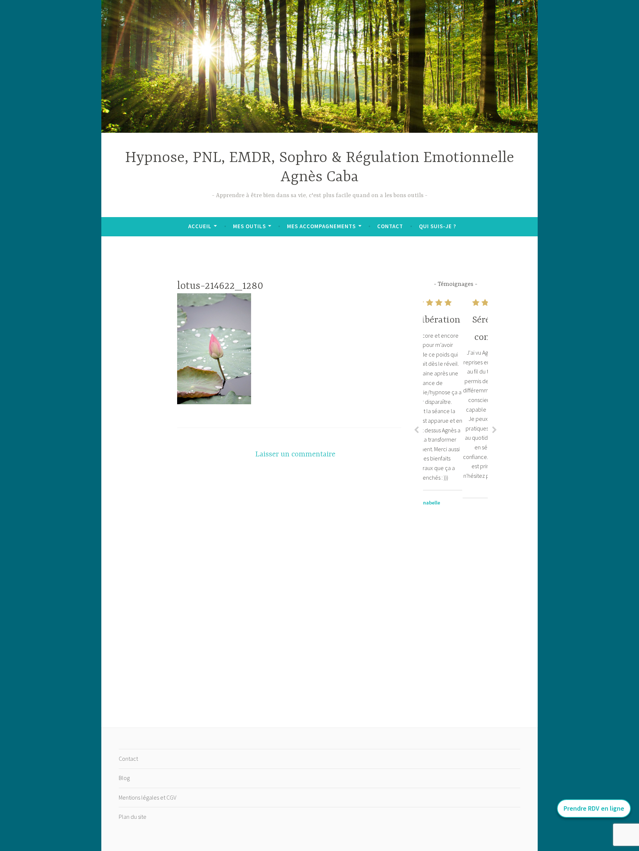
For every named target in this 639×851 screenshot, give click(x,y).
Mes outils (249, 226)
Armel (455, 510)
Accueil (200, 226)
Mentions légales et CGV (147, 797)
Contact (390, 226)
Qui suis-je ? (437, 226)
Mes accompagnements (321, 226)
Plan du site (132, 816)
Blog (124, 777)
